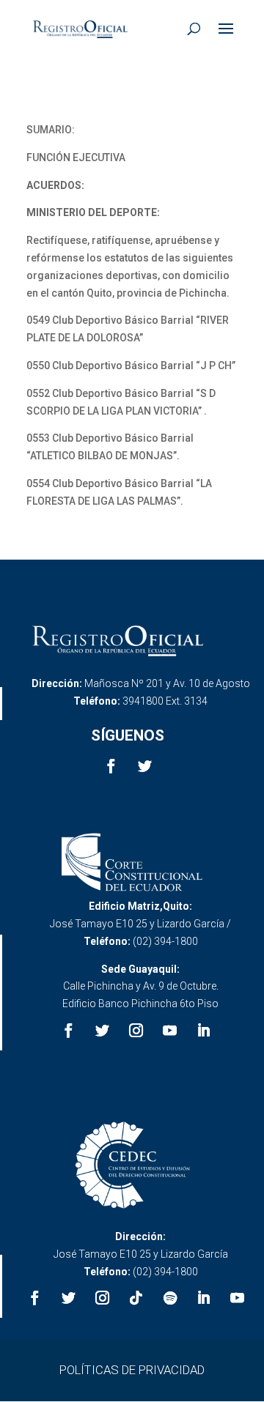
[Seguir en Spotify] (170, 1298)
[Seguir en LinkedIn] (204, 1031)
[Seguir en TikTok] (136, 1298)
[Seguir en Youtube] (170, 1031)
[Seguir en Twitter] (144, 766)
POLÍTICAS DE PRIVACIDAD (132, 1369)
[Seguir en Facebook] (111, 766)
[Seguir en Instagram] (136, 1031)
